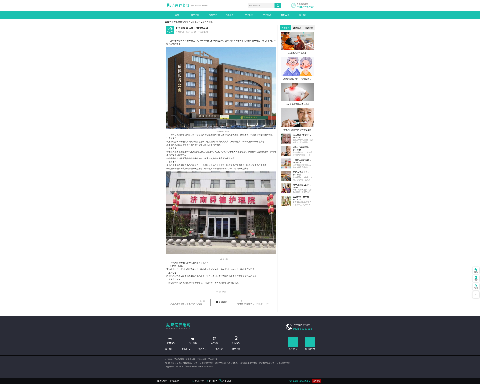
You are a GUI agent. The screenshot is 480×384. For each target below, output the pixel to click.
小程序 (476, 278)
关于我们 (303, 15)
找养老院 (195, 15)
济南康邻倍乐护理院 (248, 363)
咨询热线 (316, 381)
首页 (177, 15)
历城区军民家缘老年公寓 (187, 363)
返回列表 (223, 302)
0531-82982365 (305, 7)
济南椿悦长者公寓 (266, 363)
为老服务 (231, 15)
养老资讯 (267, 15)
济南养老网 (190, 359)
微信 (476, 270)
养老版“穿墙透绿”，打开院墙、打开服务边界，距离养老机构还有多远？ (254, 302)
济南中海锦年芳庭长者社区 (226, 363)
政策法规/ (182, 22)
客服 (476, 286)
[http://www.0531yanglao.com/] (178, 6)
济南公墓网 (201, 359)
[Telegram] (475, 294)
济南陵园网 (179, 359)
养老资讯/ (174, 22)
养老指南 (249, 15)
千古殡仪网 (213, 359)
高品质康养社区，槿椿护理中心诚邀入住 (187, 302)
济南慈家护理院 (283, 363)
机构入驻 (285, 15)
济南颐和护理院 (206, 363)
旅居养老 (213, 15)
